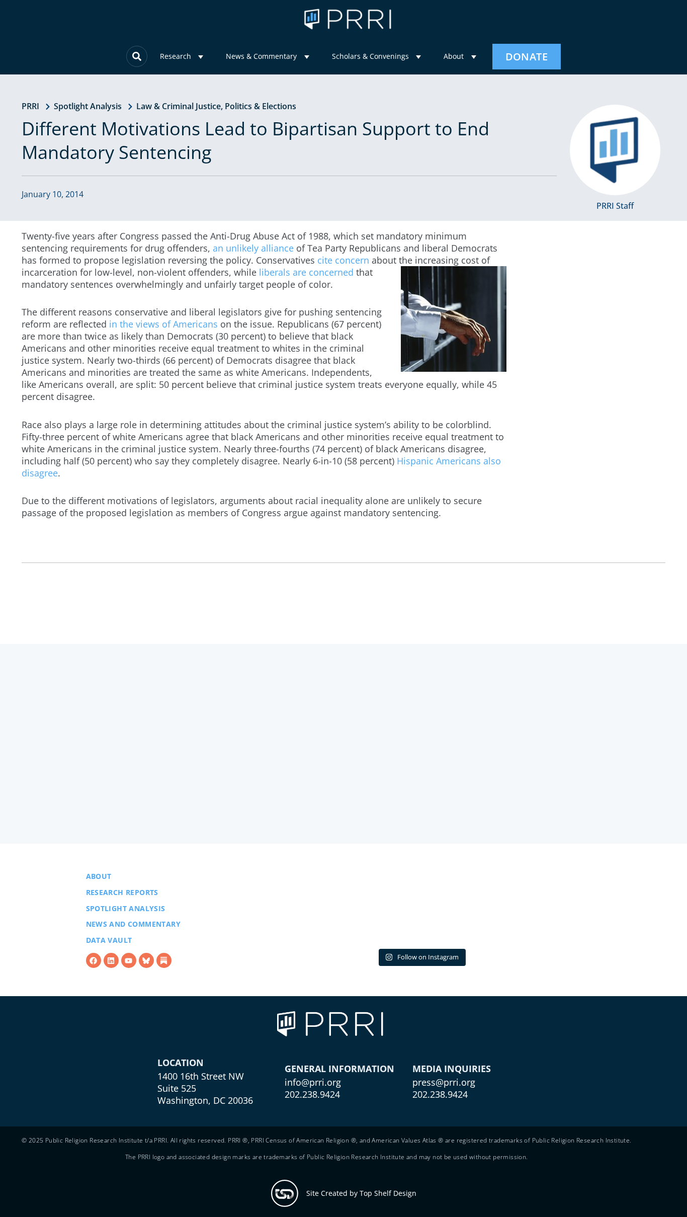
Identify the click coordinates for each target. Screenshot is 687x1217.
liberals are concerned (306, 272)
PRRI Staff (615, 205)
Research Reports (122, 918)
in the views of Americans (163, 324)
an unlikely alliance (253, 248)
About (454, 56)
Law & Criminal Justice (178, 106)
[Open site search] (136, 56)
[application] (200, 57)
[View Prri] (146, 986)
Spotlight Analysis (88, 106)
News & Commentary (261, 56)
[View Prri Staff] (615, 150)
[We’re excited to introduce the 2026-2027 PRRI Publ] (299, 933)
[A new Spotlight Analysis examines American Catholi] (543, 933)
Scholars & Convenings (370, 56)
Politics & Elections (260, 106)
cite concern (343, 260)
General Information (339, 1120)
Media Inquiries (451, 1120)
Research (175, 56)
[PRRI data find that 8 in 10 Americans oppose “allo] (421, 933)
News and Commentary (133, 949)
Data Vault (109, 965)
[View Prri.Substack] (163, 986)
